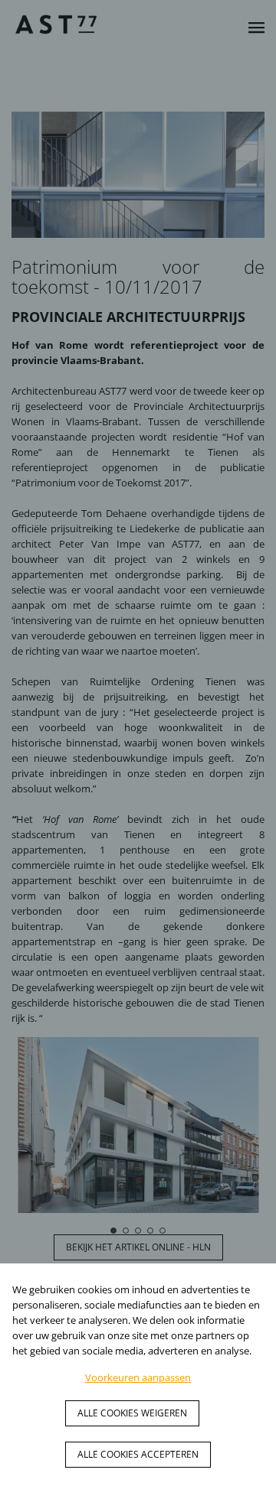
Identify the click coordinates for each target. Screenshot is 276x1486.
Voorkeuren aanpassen (138, 1377)
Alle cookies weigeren (132, 1412)
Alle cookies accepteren (138, 1454)
